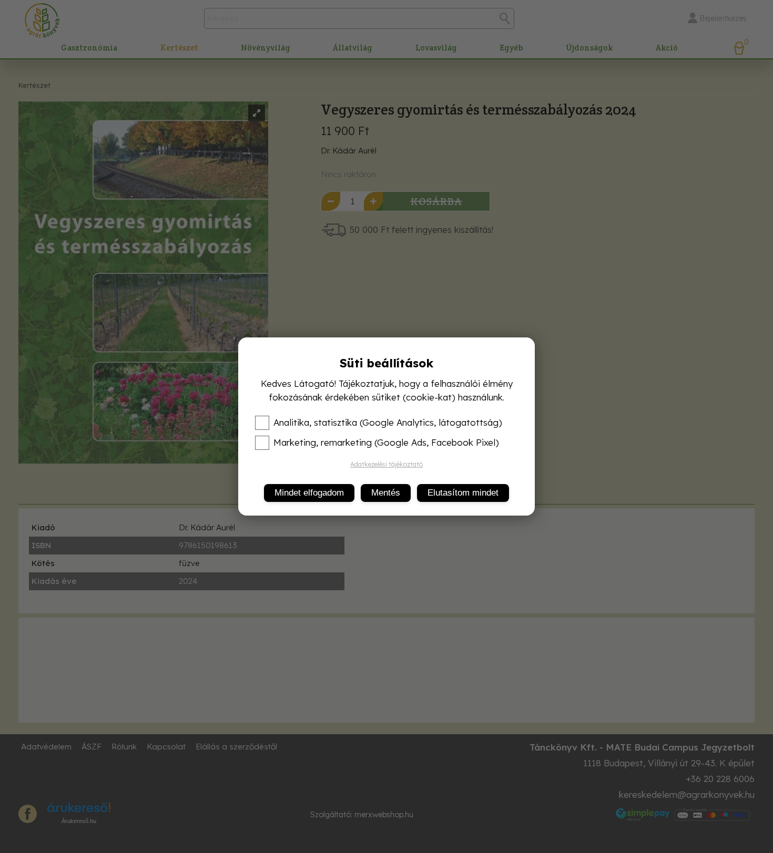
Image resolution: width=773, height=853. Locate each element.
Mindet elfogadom (309, 493)
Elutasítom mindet (463, 493)
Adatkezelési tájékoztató (386, 464)
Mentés (385, 493)
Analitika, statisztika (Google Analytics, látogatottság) (387, 422)
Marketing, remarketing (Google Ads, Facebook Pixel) (386, 442)
